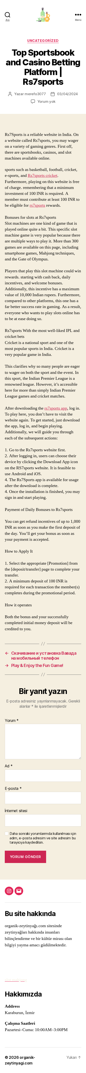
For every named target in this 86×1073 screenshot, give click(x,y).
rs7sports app (55, 408)
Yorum (12, 721)
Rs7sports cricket (42, 175)
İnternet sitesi (16, 811)
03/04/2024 (67, 94)
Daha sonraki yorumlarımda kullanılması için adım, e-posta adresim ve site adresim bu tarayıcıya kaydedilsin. (43, 838)
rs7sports (37, 205)
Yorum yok (46, 101)
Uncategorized (43, 41)
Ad (9, 766)
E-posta (13, 789)
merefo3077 (35, 94)
